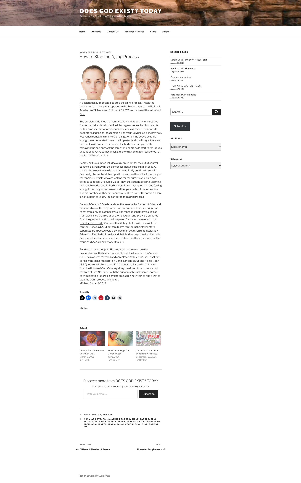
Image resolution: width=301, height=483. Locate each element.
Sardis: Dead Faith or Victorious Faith (188, 59)
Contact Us (113, 31)
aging (106, 419)
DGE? (108, 52)
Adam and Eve (92, 419)
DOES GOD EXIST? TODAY (121, 11)
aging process (120, 419)
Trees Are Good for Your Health (185, 85)
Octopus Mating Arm (180, 77)
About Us (96, 31)
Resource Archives (134, 31)
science (143, 424)
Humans (108, 415)
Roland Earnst (126, 424)
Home (82, 31)
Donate (165, 31)
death (114, 279)
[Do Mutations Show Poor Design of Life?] (92, 338)
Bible (87, 415)
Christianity (107, 421)
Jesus (111, 424)
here (82, 114)
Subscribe (149, 393)
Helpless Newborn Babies (183, 94)
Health (96, 415)
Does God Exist (136, 421)
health (102, 424)
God (93, 424)
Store (153, 31)
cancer (112, 151)
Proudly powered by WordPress (94, 475)
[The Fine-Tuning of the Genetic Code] (120, 338)
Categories (176, 159)
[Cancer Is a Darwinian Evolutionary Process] (148, 338)
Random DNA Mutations (182, 68)
